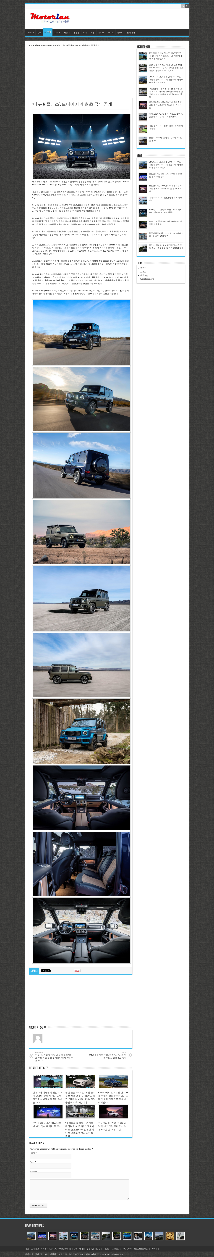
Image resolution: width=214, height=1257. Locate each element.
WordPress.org (147, 279)
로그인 (143, 268)
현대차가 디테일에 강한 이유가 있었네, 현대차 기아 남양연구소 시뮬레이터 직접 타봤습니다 (165, 56)
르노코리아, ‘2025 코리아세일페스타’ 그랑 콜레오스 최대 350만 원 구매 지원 (112, 1126)
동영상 (76, 32)
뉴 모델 (47, 32)
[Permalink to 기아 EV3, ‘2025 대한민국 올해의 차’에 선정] (143, 204)
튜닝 (93, 32)
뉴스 (39, 32)
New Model (53, 45)
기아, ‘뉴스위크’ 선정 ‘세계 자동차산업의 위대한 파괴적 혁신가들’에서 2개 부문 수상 (54, 1057)
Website (33, 1171)
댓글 (144, 275)
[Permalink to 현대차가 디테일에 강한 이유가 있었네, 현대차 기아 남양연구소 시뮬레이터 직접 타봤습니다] (48, 1088)
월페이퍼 (131, 32)
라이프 (111, 32)
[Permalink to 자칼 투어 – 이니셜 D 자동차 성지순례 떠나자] (143, 132)
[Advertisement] (80, 73)
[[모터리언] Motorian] (49, 21)
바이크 (101, 32)
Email (32, 1162)
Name (32, 1153)
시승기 (67, 32)
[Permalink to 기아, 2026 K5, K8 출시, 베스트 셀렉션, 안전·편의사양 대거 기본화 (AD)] (143, 120)
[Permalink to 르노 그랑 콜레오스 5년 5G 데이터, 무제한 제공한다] (143, 228)
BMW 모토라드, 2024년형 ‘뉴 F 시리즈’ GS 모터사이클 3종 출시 (107, 1055)
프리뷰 (57, 32)
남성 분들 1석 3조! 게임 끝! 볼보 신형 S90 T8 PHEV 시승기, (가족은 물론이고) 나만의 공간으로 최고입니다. (166, 68)
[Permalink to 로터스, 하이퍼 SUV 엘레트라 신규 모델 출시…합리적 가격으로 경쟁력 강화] (143, 252)
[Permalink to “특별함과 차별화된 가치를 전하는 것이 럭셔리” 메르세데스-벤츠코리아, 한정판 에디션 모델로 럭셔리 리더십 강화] (81, 1118)
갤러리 (120, 32)
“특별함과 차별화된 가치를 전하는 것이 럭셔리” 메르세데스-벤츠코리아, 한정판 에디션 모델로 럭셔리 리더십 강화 (79, 1130)
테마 (85, 32)
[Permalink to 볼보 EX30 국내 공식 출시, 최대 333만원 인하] (143, 144)
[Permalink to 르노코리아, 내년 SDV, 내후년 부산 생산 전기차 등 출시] (48, 1118)
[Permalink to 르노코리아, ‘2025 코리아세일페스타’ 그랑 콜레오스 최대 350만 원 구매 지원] (113, 1118)
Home (31, 32)
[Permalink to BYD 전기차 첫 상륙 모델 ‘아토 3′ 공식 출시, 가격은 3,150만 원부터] (143, 216)
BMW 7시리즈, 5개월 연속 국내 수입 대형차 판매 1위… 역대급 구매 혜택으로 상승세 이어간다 (166, 80)
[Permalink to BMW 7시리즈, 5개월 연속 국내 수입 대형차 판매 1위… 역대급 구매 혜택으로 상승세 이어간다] (113, 1088)
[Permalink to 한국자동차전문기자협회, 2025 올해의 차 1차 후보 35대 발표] (143, 240)
